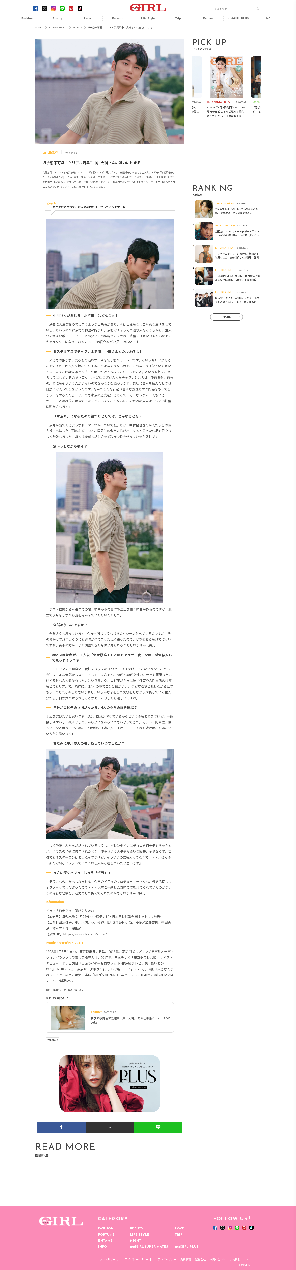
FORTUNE (106, 1234)
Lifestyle (236, 36)
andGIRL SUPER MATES (149, 1246)
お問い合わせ (218, 1259)
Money (145, 20)
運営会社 (200, 1259)
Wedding (85, 20)
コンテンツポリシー (164, 1259)
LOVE (179, 1228)
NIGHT (135, 1240)
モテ (85, 28)
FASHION (106, 1228)
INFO (102, 1246)
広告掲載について (240, 1259)
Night (85, 36)
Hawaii (175, 20)
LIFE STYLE (139, 1234)
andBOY (205, 20)
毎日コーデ (24, 20)
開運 (115, 20)
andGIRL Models (266, 43)
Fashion (236, 20)
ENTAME (105, 1240)
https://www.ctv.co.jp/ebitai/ (85, 934)
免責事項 (185, 1259)
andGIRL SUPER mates (266, 51)
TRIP (178, 1234)
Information (236, 43)
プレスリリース (109, 1259)
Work (145, 28)
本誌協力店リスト (266, 36)
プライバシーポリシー (135, 1259)
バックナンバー (266, 28)
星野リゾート (175, 28)
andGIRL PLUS (186, 1246)
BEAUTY (136, 1228)
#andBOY (52, 1040)
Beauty (57, 18)
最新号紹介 (266, 20)
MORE (227, 317)
